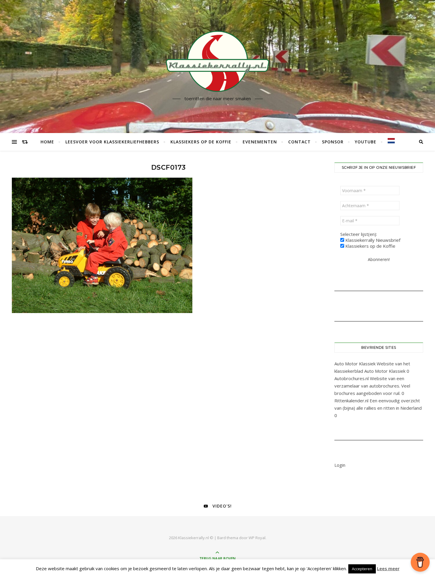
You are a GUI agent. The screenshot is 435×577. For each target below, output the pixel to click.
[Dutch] (389, 140)
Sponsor (333, 142)
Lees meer (388, 568)
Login (339, 465)
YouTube (365, 142)
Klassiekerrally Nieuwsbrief (372, 240)
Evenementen (260, 142)
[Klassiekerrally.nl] (217, 61)
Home (47, 142)
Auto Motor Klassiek (355, 364)
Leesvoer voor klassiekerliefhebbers (112, 142)
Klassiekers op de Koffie (200, 142)
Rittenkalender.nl (351, 400)
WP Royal (257, 537)
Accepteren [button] (362, 568)
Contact (299, 142)
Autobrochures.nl (351, 378)
